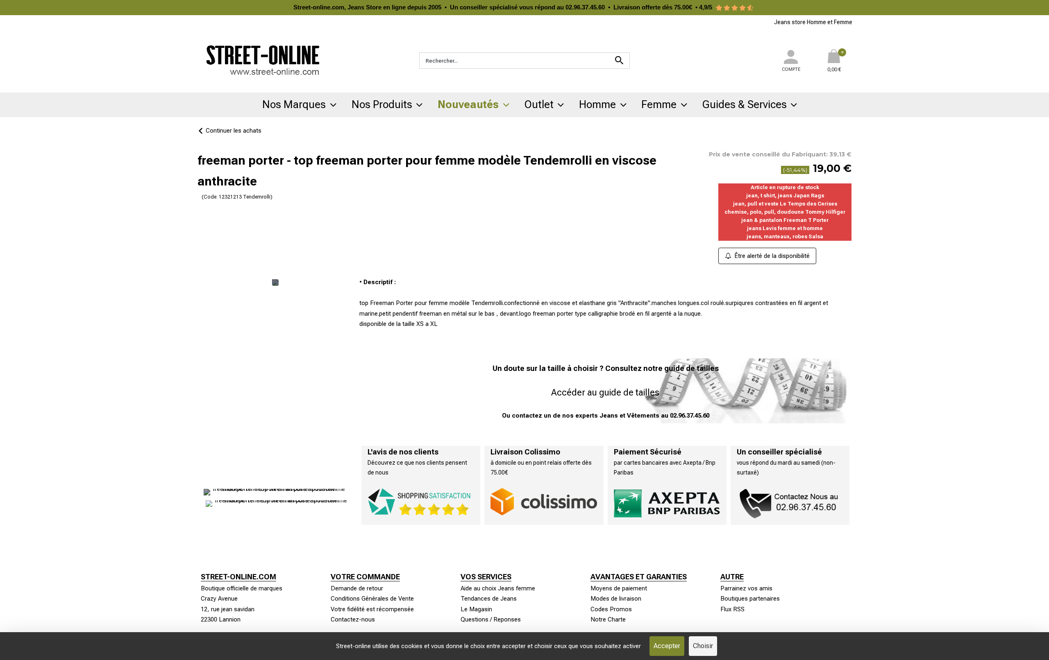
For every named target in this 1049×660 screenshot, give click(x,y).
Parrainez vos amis (746, 588)
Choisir (703, 646)
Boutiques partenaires (750, 598)
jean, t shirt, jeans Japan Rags (785, 195)
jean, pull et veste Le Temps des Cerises (785, 204)
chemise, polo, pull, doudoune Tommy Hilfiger (784, 212)
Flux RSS (732, 609)
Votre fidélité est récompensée (372, 609)
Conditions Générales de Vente (372, 598)
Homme (597, 104)
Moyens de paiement (618, 588)
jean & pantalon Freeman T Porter (785, 220)
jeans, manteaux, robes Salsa (785, 236)
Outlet (539, 104)
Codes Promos (611, 609)
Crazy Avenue (219, 598)
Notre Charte (608, 619)
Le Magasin (476, 609)
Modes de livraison (615, 598)
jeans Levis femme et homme (785, 228)
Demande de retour (357, 588)
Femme (659, 104)
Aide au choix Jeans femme (498, 588)
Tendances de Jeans (489, 598)
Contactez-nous (353, 619)
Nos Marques (294, 104)
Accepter (667, 646)
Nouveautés (468, 104)
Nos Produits (382, 104)
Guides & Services (744, 104)
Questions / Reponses (491, 619)
